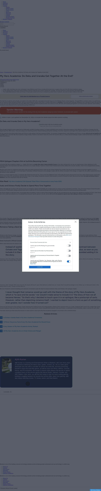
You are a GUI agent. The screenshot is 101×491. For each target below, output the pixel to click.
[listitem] (50, 242)
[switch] (69, 246)
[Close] (76, 222)
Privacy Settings (96, 490)
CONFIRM (40, 267)
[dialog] (50, 245)
